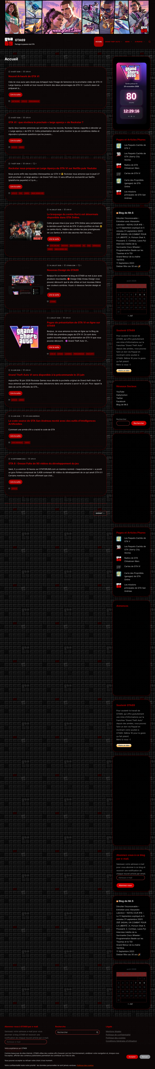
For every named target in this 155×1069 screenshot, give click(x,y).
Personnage (34, 101)
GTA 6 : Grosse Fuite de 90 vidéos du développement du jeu (43, 463)
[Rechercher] (149, 42)
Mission (65, 246)
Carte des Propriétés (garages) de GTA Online (133, 183)
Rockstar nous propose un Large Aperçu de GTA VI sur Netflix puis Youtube (52, 168)
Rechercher (121, 419)
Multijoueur (75, 246)
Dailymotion (121, 395)
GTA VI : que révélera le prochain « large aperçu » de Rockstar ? (45, 122)
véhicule (96, 246)
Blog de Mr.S (126, 212)
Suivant (99, 513)
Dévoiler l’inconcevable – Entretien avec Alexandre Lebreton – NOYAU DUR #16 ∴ (130, 221)
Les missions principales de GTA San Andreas (135, 194)
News (127, 42)
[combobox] (75, 1032)
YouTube (120, 391)
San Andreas (17, 442)
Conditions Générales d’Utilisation (121, 1041)
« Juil (130, 315)
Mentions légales (113, 1031)
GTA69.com (70, 265)
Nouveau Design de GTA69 (63, 270)
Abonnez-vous (125, 885)
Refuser (145, 1057)
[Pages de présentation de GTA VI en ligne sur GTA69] (25, 337)
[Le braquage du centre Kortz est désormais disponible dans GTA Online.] (25, 230)
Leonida (68, 354)
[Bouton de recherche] (97, 1032)
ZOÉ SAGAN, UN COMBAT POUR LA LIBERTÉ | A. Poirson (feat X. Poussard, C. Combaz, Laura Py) (131, 237)
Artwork (15, 101)
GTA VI (28, 72)
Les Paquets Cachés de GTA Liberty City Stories (135, 156)
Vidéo (21, 147)
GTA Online (54, 246)
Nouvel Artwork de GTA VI (23, 76)
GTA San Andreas (33, 416)
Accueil (99, 42)
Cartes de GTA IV (132, 173)
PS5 (20, 193)
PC (84, 246)
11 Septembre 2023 (125, 263)
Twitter (119, 398)
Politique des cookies (85, 1065)
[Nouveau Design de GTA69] (25, 285)
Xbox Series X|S (37, 193)
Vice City (89, 354)
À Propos (138, 42)
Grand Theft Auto (112, 42)
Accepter (132, 1057)
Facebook (120, 401)
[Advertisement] (131, 479)
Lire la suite (16, 95)
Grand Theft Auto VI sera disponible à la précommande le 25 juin (46, 374)
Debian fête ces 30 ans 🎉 (128, 266)
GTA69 (20, 40)
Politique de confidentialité (118, 1034)
